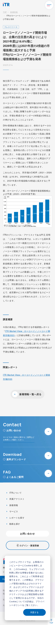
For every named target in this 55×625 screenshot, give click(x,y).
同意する (34, 612)
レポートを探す (16, 517)
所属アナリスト (16, 498)
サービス (13, 511)
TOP (5, 12)
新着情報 (14, 12)
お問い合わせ (27, 533)
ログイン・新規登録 (29, 545)
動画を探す (14, 523)
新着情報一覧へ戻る (30, 394)
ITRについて (15, 492)
